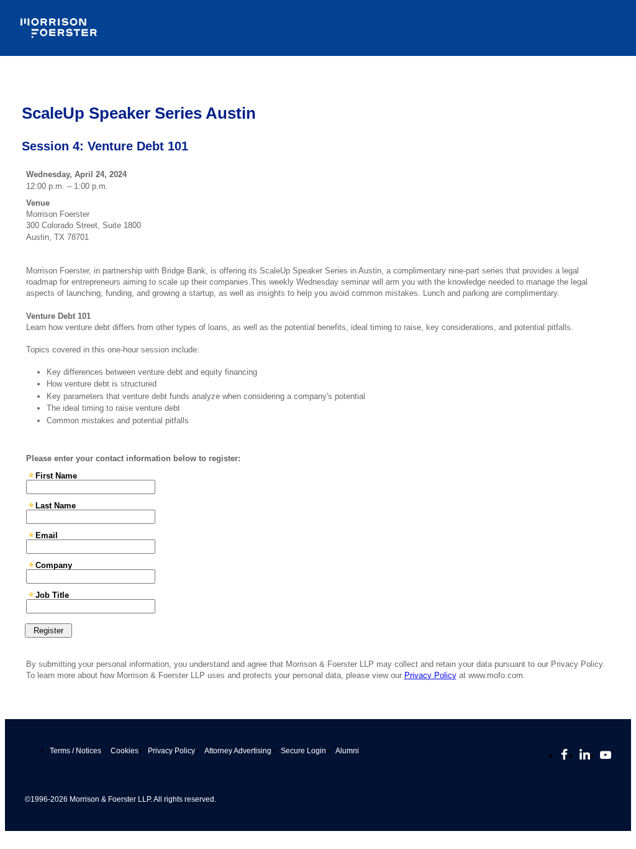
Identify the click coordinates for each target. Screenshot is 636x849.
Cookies (125, 750)
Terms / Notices (75, 750)
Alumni (347, 750)
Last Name (55, 505)
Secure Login (303, 750)
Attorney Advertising (237, 750)
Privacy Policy (430, 675)
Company (53, 565)
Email (46, 535)
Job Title (52, 594)
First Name (56, 475)
